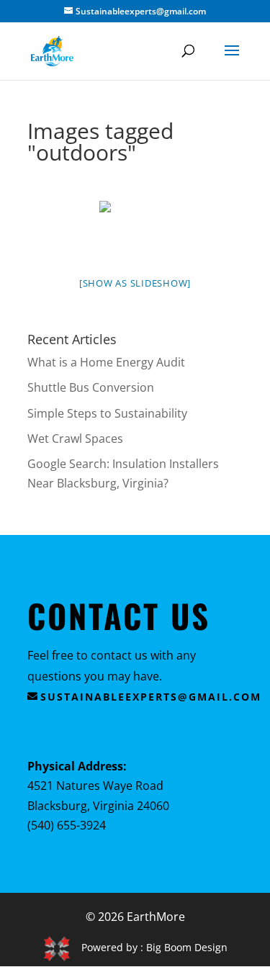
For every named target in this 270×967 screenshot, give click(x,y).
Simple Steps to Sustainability (107, 413)
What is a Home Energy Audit (106, 362)
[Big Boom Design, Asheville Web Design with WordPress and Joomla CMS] (61, 947)
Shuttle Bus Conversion (90, 387)
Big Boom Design (187, 947)
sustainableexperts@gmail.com (150, 696)
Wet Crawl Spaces (75, 438)
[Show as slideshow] (135, 282)
